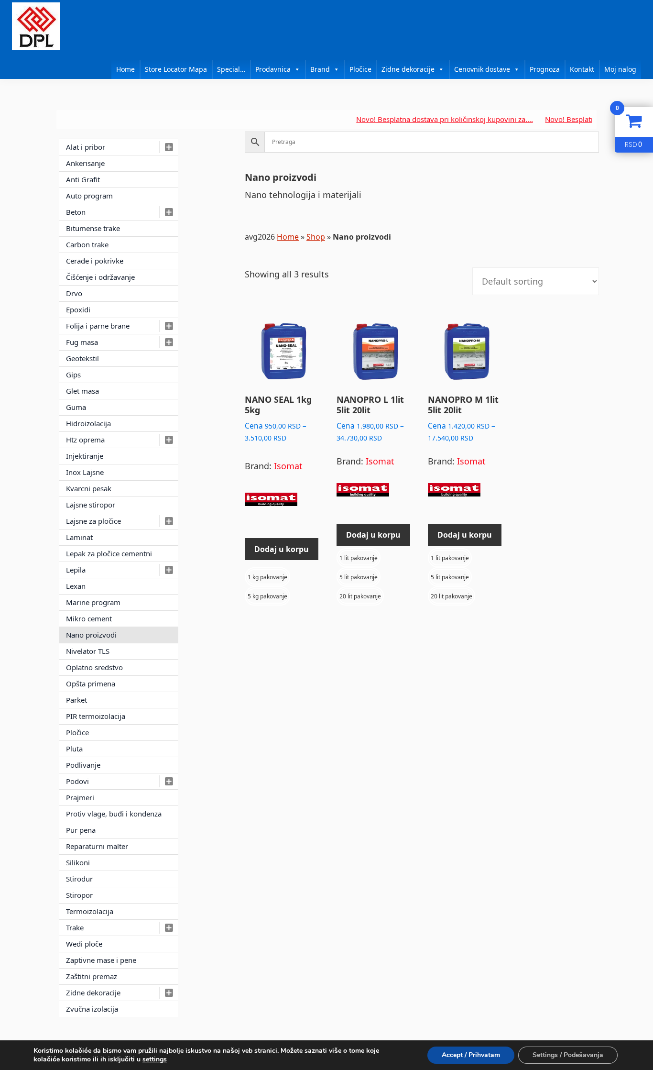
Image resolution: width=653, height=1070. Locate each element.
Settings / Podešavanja (568, 1054)
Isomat (288, 466)
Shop (315, 237)
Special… (231, 69)
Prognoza (545, 69)
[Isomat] (271, 504)
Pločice (360, 69)
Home (125, 69)
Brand (320, 69)
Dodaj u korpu (281, 549)
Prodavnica (273, 69)
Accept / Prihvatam (471, 1054)
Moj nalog (620, 69)
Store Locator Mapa (176, 69)
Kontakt (582, 69)
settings (154, 1059)
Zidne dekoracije (408, 69)
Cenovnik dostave (482, 69)
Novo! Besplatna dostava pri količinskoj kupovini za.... (426, 119)
